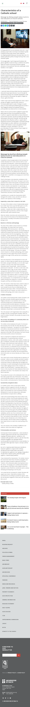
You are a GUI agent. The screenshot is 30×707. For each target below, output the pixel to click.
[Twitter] (6, 698)
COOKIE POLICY (21, 672)
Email (4, 540)
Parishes (4, 580)
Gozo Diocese (6, 611)
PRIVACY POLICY (12, 672)
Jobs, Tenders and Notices (10, 588)
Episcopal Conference (9, 576)
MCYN (4, 627)
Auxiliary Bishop (7, 568)
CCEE (3, 615)
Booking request (7, 544)
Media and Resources (8, 584)
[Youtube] (10, 698)
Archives (5, 548)
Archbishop (5, 564)
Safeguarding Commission (10, 619)
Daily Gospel (6, 607)
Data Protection (7, 595)
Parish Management (8, 556)
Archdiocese (6, 572)
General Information (8, 599)
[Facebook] (3, 698)
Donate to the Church (9, 631)
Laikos (4, 623)
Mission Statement (8, 603)
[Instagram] (8, 698)
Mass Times (5, 560)
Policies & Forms (7, 552)
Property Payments (8, 592)
